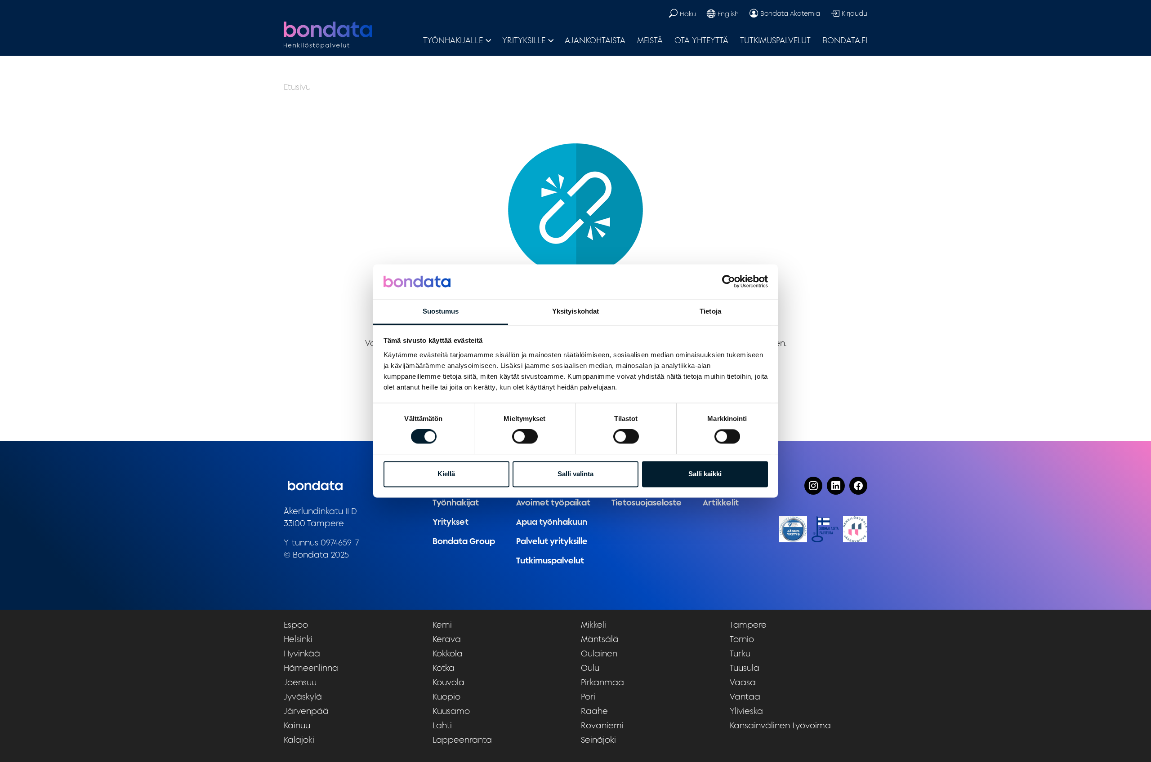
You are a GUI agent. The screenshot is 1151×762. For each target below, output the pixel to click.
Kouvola (448, 682)
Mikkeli (593, 624)
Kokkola (448, 653)
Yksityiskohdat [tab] (575, 311)
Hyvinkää (302, 653)
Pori (588, 696)
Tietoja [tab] (710, 311)
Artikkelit (721, 502)
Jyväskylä (303, 696)
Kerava (447, 639)
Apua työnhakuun (551, 522)
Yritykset (450, 522)
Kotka (444, 668)
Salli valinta (575, 474)
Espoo (296, 624)
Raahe (594, 711)
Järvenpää (306, 711)
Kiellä (446, 474)
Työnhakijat (456, 502)
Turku (740, 653)
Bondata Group (464, 541)
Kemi (442, 624)
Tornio (742, 639)
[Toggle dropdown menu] (488, 40)
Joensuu (300, 682)
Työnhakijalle (453, 40)
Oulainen (599, 653)
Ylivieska (746, 711)
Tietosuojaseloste (646, 502)
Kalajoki (299, 739)
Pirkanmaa (602, 682)
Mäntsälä (600, 639)
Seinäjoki (598, 739)
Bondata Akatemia (790, 13)
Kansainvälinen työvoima (780, 725)
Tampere (748, 624)
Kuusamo (451, 711)
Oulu (590, 668)
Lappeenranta (462, 739)
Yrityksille (523, 40)
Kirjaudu (854, 13)
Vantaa (745, 696)
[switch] (525, 437)
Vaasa (743, 682)
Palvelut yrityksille (552, 541)
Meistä (650, 40)
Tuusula (744, 668)
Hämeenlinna (311, 668)
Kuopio (446, 696)
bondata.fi (844, 40)
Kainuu (297, 725)
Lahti (442, 725)
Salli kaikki (705, 474)
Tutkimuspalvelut (775, 40)
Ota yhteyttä (701, 40)
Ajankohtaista (595, 40)
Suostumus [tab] (441, 311)
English (728, 14)
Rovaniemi (602, 725)
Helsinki (298, 639)
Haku (688, 14)
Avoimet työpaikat (553, 502)
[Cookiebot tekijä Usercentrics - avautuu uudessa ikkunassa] (728, 281)
